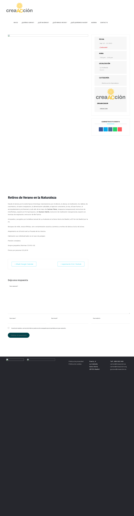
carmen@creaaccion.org (118, 367)
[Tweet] (106, 129)
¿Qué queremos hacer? (79, 22)
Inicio (16, 22)
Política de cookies (75, 364)
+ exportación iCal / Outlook (71, 264)
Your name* (13, 318)
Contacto (104, 22)
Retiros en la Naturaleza (110, 83)
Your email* (54, 318)
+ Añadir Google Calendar (24, 264)
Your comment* (14, 286)
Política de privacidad (76, 361)
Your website (96, 318)
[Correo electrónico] (120, 129)
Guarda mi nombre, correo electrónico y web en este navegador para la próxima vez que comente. (38, 328)
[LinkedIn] (110, 129)
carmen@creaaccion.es (118, 364)
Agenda (94, 22)
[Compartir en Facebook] (101, 129)
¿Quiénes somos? (27, 22)
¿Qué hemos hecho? (59, 22)
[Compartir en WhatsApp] (115, 129)
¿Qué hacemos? (43, 22)
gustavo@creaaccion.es (118, 369)
